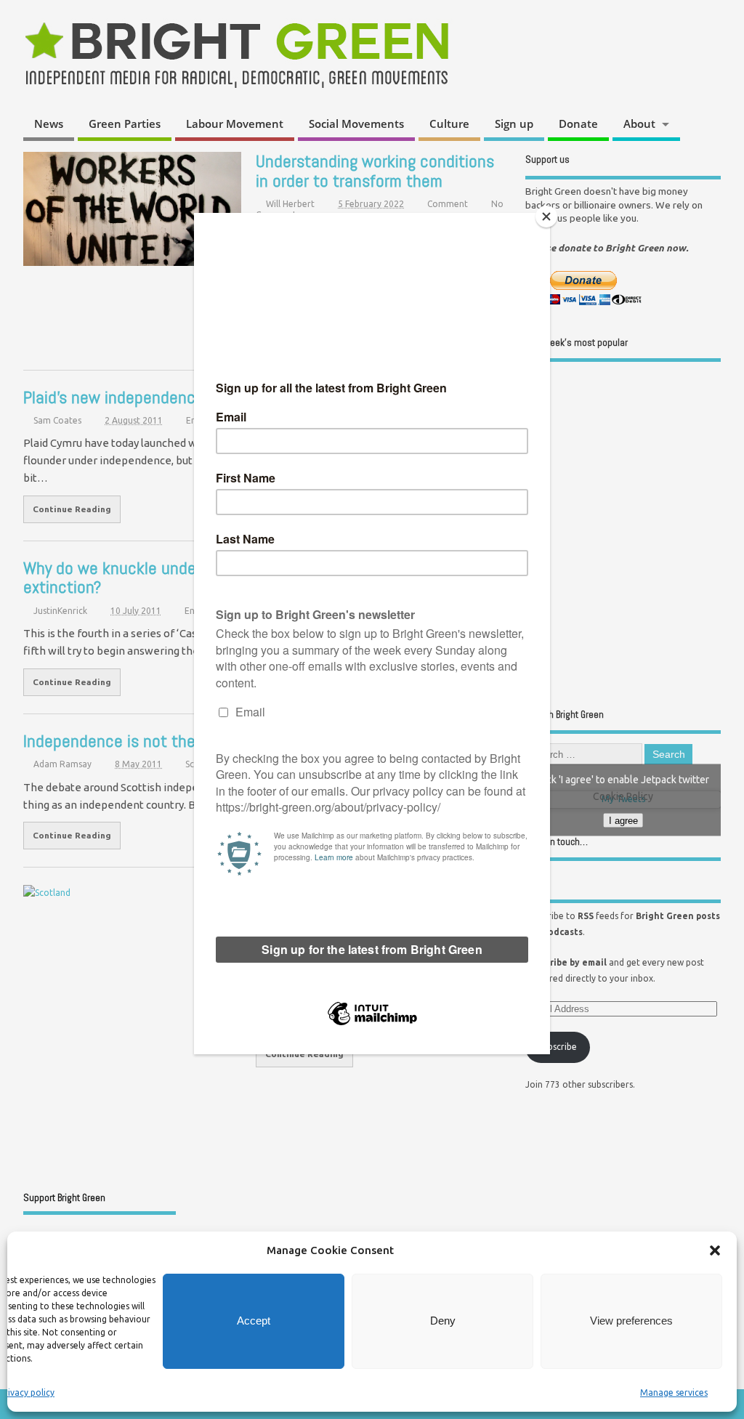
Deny (443, 1320)
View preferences (631, 1320)
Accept (253, 1320)
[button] (715, 1250)
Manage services (674, 1392)
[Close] (546, 216)
